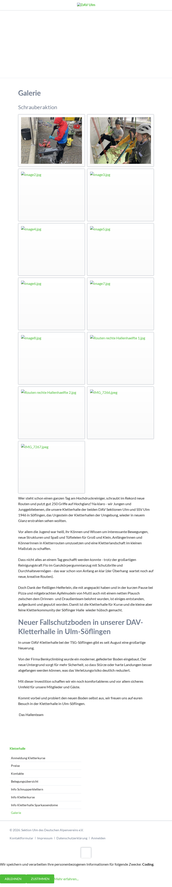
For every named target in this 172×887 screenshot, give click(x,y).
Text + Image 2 (89, 72)
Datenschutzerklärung (71, 838)
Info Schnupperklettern (27, 789)
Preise (15, 766)
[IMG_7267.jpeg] (51, 467)
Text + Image (83, 72)
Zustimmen (40, 879)
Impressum (45, 838)
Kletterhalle (17, 748)
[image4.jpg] (51, 249)
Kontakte (17, 773)
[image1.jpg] (120, 140)
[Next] (163, 44)
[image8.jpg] (51, 358)
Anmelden (98, 838)
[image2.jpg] (51, 195)
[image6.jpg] (51, 304)
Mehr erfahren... (66, 878)
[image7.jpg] (120, 304)
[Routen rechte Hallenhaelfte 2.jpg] (51, 412)
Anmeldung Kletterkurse (28, 758)
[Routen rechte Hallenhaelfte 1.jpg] (120, 358)
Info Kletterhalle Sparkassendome (34, 805)
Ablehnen (13, 879)
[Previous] (9, 44)
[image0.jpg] (51, 140)
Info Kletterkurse (23, 797)
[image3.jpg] (120, 195)
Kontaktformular (21, 838)
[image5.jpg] (120, 249)
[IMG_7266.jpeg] (120, 412)
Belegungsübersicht (24, 781)
